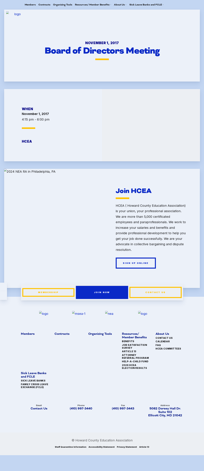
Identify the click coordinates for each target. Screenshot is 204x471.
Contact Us (156, 292)
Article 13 (129, 351)
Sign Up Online (136, 263)
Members (28, 334)
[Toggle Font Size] (3, 295)
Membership (48, 292)
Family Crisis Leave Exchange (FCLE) (34, 386)
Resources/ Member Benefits (134, 335)
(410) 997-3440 (81, 408)
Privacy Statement (127, 447)
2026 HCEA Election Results (134, 366)
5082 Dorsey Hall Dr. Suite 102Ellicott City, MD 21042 (165, 412)
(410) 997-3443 (123, 408)
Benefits (128, 341)
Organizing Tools (100, 334)
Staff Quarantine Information (70, 447)
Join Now (102, 292)
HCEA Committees (168, 348)
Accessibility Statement (101, 447)
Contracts (62, 334)
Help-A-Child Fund (135, 361)
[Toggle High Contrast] (3, 287)
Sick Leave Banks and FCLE (33, 375)
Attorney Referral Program (135, 356)
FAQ (158, 345)
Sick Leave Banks (33, 380)
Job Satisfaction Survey (134, 346)
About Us (162, 334)
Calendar (163, 341)
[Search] (177, 5)
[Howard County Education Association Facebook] (172, 5)
